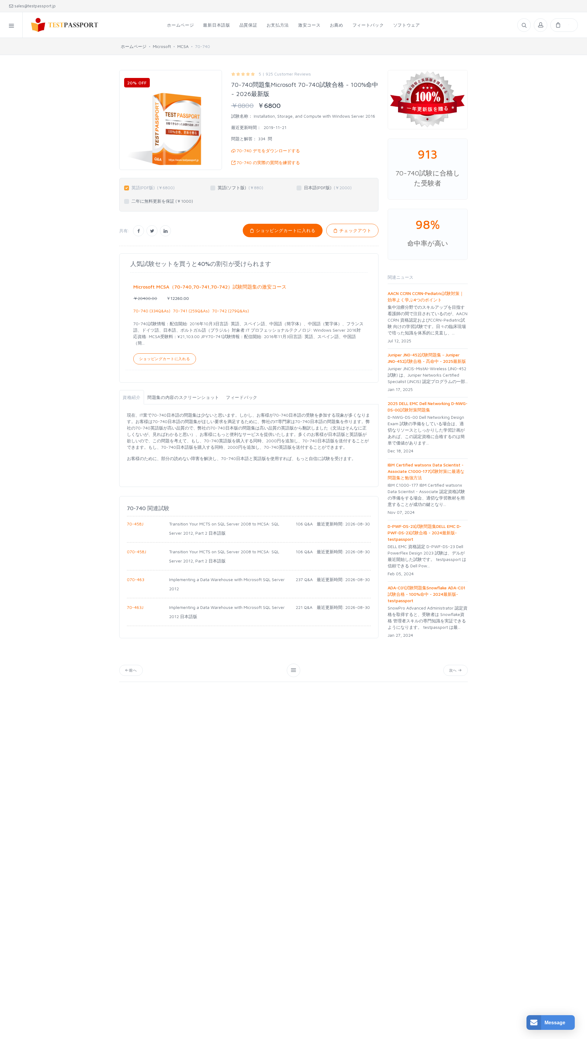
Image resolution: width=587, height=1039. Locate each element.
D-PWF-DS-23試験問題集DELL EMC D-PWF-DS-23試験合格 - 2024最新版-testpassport (424, 533)
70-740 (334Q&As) (151, 310)
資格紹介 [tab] (132, 397)
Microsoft (162, 46)
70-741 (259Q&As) (191, 310)
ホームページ (133, 46)
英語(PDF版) (153, 187)
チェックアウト (354, 230)
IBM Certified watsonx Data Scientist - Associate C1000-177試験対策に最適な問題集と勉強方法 (426, 471)
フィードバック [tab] (241, 397)
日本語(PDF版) (328, 187)
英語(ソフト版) (240, 187)
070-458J (136, 551)
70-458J (135, 523)
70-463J (135, 607)
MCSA (183, 46)
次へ (453, 670)
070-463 (135, 579)
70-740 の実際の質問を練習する (267, 162)
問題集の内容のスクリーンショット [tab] (183, 397)
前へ (133, 670)
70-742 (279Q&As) (230, 310)
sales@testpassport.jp (34, 5)
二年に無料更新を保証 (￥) (162, 201)
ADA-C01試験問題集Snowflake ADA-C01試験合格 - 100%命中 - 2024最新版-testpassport (426, 594)
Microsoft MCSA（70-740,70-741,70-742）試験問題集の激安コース (209, 286)
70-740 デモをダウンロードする (267, 150)
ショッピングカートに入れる (285, 230)
